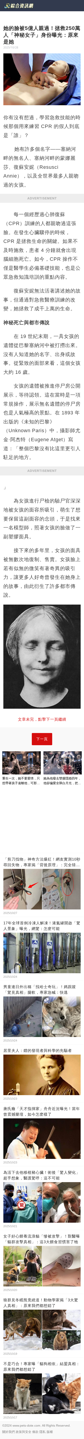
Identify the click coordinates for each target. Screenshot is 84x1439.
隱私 (42, 1432)
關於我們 (8, 1432)
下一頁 (42, 739)
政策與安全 (23, 1432)
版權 (50, 1432)
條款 (35, 1432)
